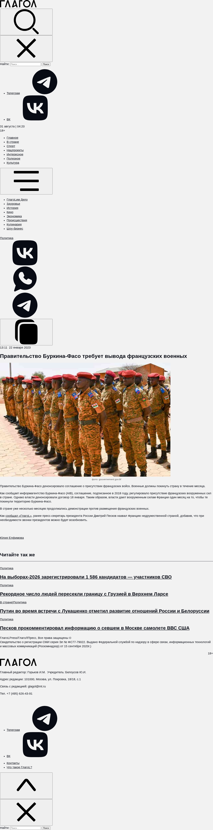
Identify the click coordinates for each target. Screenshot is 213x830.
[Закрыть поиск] (26, 48)
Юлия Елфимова (12, 537)
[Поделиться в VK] (25, 264)
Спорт (11, 146)
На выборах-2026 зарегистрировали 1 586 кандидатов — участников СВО (86, 577)
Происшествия (17, 220)
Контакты (13, 763)
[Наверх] (26, 785)
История (12, 208)
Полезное (13, 158)
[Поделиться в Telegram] (25, 316)
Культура (13, 162)
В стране (13, 142)
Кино (10, 212)
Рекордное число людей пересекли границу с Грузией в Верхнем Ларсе (84, 594)
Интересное (15, 154)
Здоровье (13, 203)
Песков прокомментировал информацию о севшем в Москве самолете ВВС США (95, 628)
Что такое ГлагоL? (19, 767)
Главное (12, 137)
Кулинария (14, 224)
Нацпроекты (15, 150)
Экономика (14, 216)
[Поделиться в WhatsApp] (25, 290)
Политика (6, 238)
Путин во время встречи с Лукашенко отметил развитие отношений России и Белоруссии (104, 611)
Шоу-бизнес (15, 228)
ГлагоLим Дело (17, 199)
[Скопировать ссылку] (26, 332)
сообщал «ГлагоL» (18, 515)
